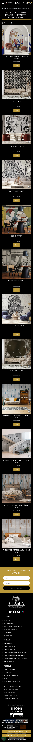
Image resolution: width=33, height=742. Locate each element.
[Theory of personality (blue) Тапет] (16, 399)
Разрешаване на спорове (12, 681)
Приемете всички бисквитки (16, 731)
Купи (16, 65)
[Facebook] (10, 611)
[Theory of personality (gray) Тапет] (16, 443)
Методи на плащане (10, 695)
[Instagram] (14, 611)
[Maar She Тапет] (16, 174)
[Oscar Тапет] (16, 219)
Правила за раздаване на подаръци (14, 655)
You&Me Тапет (16, 371)
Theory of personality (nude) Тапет (16, 551)
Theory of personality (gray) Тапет (16, 461)
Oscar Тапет (16, 236)
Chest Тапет (16, 101)
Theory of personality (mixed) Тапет (16, 506)
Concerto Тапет (16, 146)
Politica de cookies (19, 724)
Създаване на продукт (11, 629)
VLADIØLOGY (8, 632)
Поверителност (9, 649)
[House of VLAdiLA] (17, 3)
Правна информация (10, 669)
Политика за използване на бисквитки (15, 658)
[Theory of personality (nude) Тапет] (16, 533)
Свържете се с (8, 635)
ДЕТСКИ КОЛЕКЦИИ (10, 623)
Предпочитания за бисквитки (16, 739)
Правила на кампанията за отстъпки (15, 652)
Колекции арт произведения (13, 626)
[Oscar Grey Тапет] (16, 264)
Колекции (7, 620)
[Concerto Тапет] (16, 129)
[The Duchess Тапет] (16, 309)
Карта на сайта (9, 661)
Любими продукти (9, 692)
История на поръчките (11, 689)
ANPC (5, 678)
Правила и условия (9, 646)
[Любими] (30, 3)
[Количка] (27, 3)
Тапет (4, 8)
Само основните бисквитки (16, 735)
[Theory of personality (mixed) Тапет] (16, 488)
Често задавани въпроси (12, 675)
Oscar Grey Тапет (16, 281)
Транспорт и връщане (11, 698)
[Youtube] (18, 611)
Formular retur (8, 643)
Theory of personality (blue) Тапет (16, 416)
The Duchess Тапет (16, 326)
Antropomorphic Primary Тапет (16, 57)
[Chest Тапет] (16, 84)
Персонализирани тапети (18, 8)
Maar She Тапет (16, 191)
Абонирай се (16, 588)
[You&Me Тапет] (16, 354)
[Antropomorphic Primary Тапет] (16, 40)
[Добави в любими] (29, 52)
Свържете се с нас (10, 672)
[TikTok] (22, 611)
